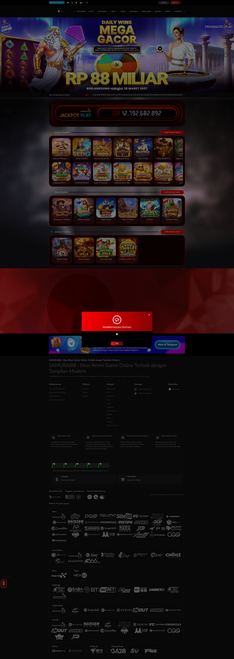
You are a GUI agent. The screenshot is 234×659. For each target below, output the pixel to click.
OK (117, 343)
